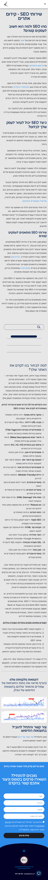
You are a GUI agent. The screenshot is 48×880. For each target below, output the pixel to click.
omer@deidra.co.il (29, 874)
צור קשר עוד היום (25, 737)
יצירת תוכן (15, 257)
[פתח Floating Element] (39, 873)
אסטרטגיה (25, 268)
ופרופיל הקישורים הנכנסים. (34, 201)
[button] (45, 4)
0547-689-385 (19, 874)
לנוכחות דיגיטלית (21, 87)
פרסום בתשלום (37, 65)
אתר (22, 40)
